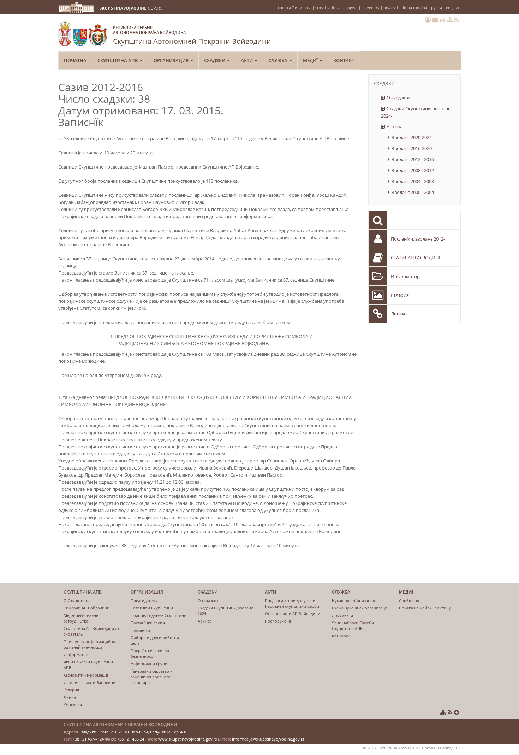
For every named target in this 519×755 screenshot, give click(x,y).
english (452, 7)
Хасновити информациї (86, 675)
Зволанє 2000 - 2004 (413, 192)
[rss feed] (456, 20)
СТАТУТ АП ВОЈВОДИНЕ (416, 257)
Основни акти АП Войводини (292, 613)
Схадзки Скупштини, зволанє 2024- (415, 112)
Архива (394, 126)
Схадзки (215, 60)
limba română (414, 7)
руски (436, 7)
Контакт (343, 60)
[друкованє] (442, 20)
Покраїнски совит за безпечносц (150, 653)
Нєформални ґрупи (149, 663)
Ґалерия (400, 295)
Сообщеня (409, 600)
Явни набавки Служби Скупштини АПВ (353, 625)
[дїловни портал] (428, 20)
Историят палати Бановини (89, 682)
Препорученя (278, 621)
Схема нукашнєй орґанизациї (360, 608)
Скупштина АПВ (118, 60)
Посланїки (140, 630)
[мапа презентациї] (450, 20)
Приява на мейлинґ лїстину (425, 608)
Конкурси (73, 704)
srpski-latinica (327, 7)
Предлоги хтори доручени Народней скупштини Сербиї (292, 603)
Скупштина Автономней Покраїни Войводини (192, 35)
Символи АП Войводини (86, 608)
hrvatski (390, 7)
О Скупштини (77, 600)
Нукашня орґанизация (353, 600)
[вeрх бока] (456, 712)
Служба (278, 60)
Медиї (311, 60)
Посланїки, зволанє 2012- (418, 239)
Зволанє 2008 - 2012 (413, 170)
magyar (351, 7)
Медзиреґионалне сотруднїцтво (81, 618)
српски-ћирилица (294, 7)
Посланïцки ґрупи (148, 622)
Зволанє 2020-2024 (412, 137)
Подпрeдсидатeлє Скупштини (158, 615)
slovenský (371, 7)
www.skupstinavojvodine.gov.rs (187, 739)
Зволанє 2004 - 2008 (413, 181)
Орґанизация (172, 60)
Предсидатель (144, 600)
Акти (247, 60)
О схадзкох (399, 97)
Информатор (405, 276)
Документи (342, 615)
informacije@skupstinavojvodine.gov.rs (268, 739)
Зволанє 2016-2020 (412, 148)
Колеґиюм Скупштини (152, 608)
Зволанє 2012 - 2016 (413, 159)
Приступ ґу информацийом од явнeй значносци (90, 644)
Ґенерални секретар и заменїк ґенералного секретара (152, 676)
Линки (398, 314)
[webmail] (435, 20)
